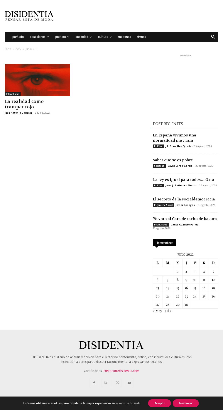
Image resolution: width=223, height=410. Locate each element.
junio (29, 49)
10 (194, 279)
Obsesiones (38, 37)
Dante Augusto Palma (185, 224)
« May (157, 311)
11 (204, 279)
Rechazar (185, 403)
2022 (18, 49)
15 (177, 288)
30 (186, 304)
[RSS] (105, 383)
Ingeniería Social (163, 205)
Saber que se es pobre (173, 160)
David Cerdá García (180, 165)
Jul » (168, 311)
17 (194, 288)
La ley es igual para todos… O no (183, 179)
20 (158, 296)
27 (157, 304)
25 (204, 296)
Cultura (103, 37)
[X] (117, 383)
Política (60, 37)
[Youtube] (129, 383)
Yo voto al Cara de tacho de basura (185, 218)
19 (213, 288)
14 (167, 288)
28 (167, 304)
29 (178, 304)
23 (186, 296)
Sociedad (82, 37)
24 (195, 296)
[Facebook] (94, 383)
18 (203, 288)
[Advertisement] (139, 15)
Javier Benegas (185, 205)
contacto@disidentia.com (121, 371)
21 (167, 296)
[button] (213, 37)
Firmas (141, 37)
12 (213, 279)
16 (186, 288)
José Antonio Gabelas (18, 112)
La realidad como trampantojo (24, 104)
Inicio (8, 49)
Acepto (159, 403)
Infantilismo (12, 94)
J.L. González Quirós (178, 146)
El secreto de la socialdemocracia (184, 199)
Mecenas (124, 37)
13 (157, 288)
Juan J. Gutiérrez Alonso (181, 185)
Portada (18, 37)
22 (177, 296)
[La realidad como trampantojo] (37, 80)
